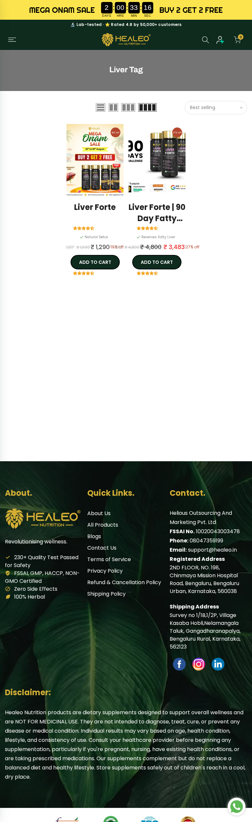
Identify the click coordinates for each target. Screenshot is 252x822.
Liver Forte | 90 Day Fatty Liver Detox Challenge (157, 213)
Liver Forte (95, 207)
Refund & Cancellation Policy (124, 582)
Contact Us (101, 548)
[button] (84, 228)
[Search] (205, 40)
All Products (102, 525)
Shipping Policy (106, 594)
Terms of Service (109, 559)
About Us (99, 513)
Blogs (94, 536)
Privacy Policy (105, 571)
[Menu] (12, 40)
